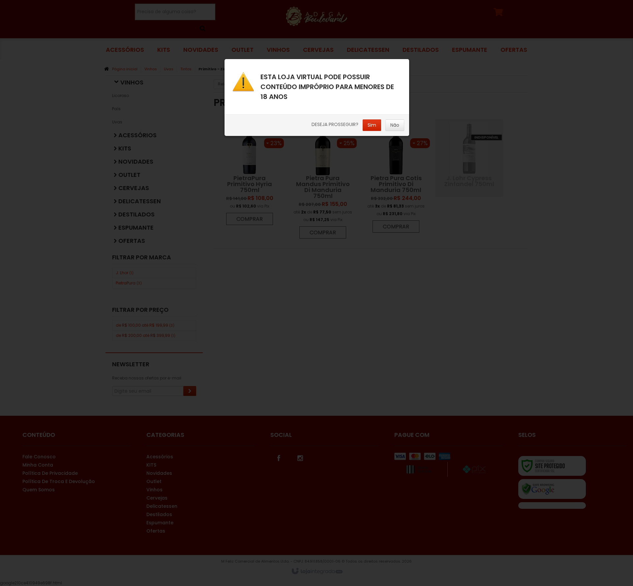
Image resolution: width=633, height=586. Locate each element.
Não (394, 125)
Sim (372, 125)
